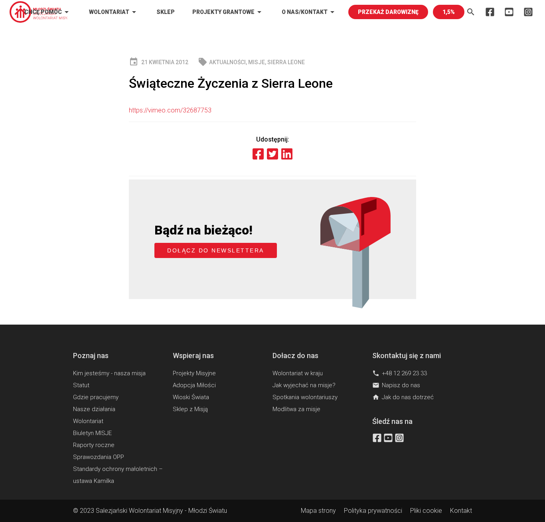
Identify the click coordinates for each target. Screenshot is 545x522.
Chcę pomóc (47, 12)
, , (251, 62)
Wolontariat (114, 12)
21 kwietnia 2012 (158, 62)
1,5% (448, 12)
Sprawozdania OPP (98, 457)
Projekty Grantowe (228, 12)
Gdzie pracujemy (95, 397)
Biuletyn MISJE (92, 433)
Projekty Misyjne (194, 373)
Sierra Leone (286, 62)
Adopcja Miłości (194, 385)
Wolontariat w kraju (297, 373)
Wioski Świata (191, 397)
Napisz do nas (396, 385)
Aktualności (227, 62)
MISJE (256, 62)
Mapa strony (318, 510)
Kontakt (461, 510)
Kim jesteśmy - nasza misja (109, 373)
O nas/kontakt (309, 12)
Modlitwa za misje (296, 409)
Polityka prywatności (373, 510)
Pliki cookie (426, 510)
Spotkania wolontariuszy (305, 397)
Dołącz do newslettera (215, 250)
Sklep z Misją (190, 409)
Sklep (165, 12)
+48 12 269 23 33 (399, 373)
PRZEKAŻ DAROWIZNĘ (388, 12)
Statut (81, 385)
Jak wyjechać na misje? (304, 385)
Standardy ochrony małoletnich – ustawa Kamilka (118, 475)
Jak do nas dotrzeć (403, 397)
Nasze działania (94, 409)
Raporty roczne (94, 445)
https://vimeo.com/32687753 (170, 110)
